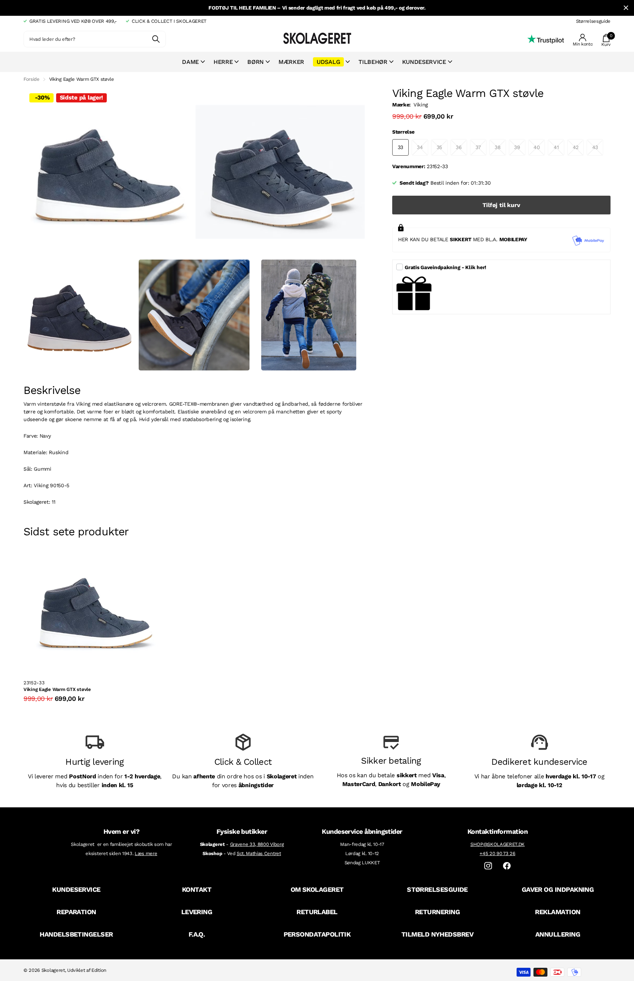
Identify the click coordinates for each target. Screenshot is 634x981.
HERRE (223, 61)
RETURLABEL (317, 912)
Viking (420, 105)
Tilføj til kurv (501, 205)
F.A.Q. (197, 934)
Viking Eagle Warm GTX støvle (57, 689)
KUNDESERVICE (76, 889)
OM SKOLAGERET (317, 889)
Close (626, 8)
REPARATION (76, 912)
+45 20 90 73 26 (497, 853)
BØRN (255, 61)
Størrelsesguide (593, 21)
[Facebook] (507, 866)
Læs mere (146, 853)
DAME (190, 61)
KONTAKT (196, 889)
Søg (156, 39)
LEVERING (196, 912)
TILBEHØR (372, 61)
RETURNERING (437, 912)
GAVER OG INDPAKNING (558, 889)
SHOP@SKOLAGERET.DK (497, 844)
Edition (98, 970)
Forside (31, 79)
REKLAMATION (557, 912)
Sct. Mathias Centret (259, 853)
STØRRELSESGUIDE (437, 889)
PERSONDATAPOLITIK (317, 934)
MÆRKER (291, 61)
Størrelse (403, 132)
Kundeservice (424, 61)
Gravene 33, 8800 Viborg (257, 844)
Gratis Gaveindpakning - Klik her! (445, 267)
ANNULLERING (557, 934)
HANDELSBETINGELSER (76, 934)
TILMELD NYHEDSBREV (437, 934)
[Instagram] (488, 866)
